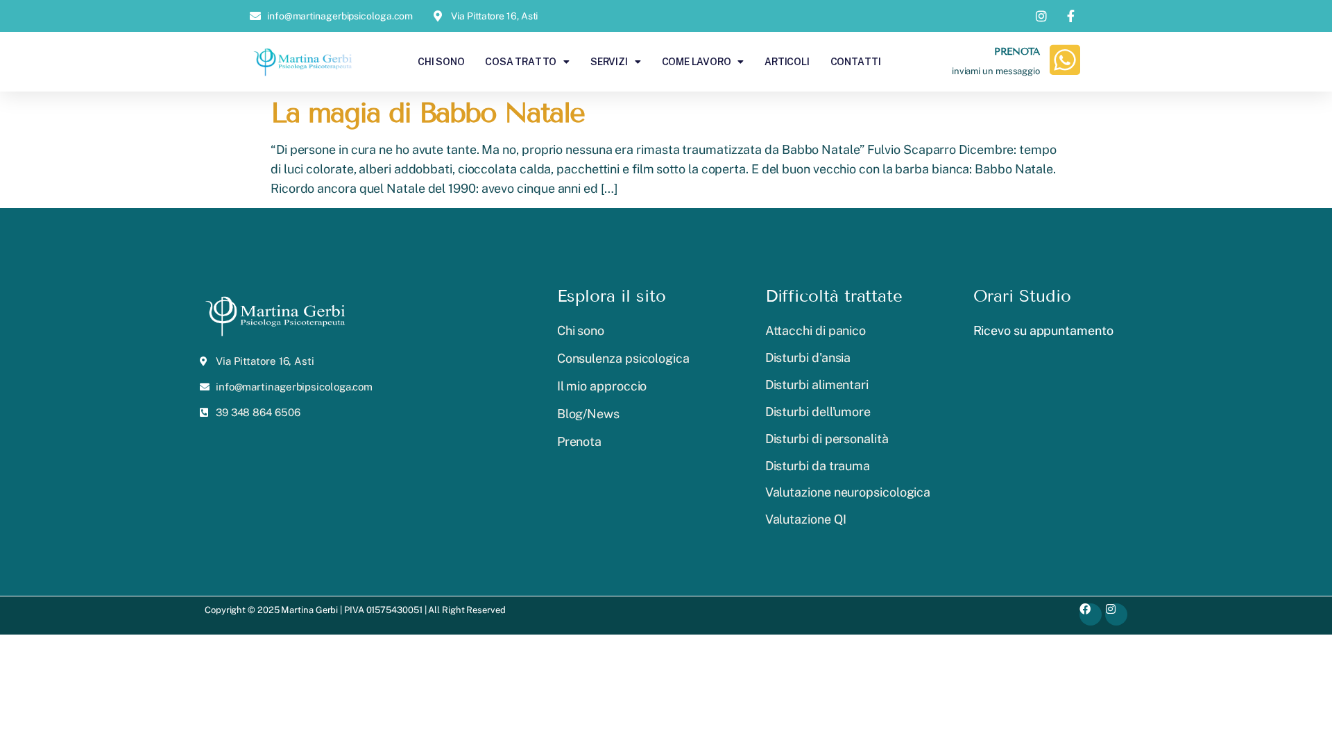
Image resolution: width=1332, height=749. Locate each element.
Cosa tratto (520, 61)
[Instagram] (1116, 614)
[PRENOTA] (1065, 59)
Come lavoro (696, 61)
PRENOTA (1017, 52)
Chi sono (441, 61)
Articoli (787, 61)
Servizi (609, 61)
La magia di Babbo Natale (427, 112)
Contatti (855, 61)
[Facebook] (1090, 614)
